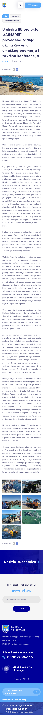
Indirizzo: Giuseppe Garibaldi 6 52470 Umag (20, 637)
